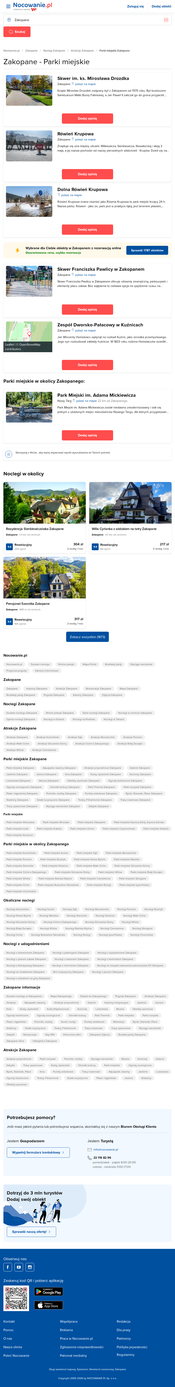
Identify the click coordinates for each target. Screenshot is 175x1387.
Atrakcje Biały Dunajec (130, 743)
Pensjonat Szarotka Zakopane (28, 603)
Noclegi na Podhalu (84, 719)
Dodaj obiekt (161, 6)
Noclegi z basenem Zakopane (72, 959)
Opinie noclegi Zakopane (20, 719)
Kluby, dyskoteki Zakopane (105, 774)
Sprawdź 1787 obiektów (147, 250)
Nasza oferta (12, 1347)
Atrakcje (11, 1002)
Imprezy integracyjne (116, 1002)
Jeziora (159, 1002)
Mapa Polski (89, 664)
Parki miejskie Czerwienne (95, 878)
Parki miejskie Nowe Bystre (89, 859)
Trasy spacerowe (120, 1028)
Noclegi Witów (130, 922)
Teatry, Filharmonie (65, 1028)
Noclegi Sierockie (77, 915)
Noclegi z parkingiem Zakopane (71, 952)
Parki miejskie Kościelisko (21, 853)
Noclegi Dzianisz (105, 915)
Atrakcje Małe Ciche (17, 743)
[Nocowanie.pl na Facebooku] (7, 1267)
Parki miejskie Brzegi (99, 885)
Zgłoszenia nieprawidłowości (82, 1347)
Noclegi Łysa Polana (110, 935)
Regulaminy (125, 1354)
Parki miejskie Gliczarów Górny (132, 865)
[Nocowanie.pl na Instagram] (30, 1267)
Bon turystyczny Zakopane (68, 972)
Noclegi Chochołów (141, 935)
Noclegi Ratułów (48, 915)
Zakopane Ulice (15, 1041)
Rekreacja (118, 1022)
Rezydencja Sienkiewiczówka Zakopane (35, 528)
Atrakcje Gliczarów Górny (52, 743)
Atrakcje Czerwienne (44, 750)
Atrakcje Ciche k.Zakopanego (92, 743)
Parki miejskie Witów (110, 872)
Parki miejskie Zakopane (20, 768)
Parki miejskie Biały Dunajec (147, 872)
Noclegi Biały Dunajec (19, 928)
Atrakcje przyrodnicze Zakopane (102, 768)
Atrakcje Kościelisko (47, 737)
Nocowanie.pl (11, 50)
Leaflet (9, 344)
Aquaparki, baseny (34, 1002)
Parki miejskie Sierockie (20, 865)
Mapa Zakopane (129, 688)
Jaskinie (141, 1002)
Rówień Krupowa (75, 133)
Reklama (66, 1330)
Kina (8, 1009)
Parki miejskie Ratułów (127, 859)
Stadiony (11, 1028)
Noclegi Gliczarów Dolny (99, 922)
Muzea (120, 1009)
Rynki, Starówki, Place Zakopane (144, 793)
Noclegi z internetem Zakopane (70, 965)
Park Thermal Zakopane (101, 787)
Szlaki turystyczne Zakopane (53, 800)
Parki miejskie (126, 1015)
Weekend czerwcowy (101, 1369)
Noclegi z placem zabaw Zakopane (26, 959)
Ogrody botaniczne (17, 1015)
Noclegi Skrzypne (142, 928)
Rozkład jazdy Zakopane (132, 1034)
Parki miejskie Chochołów (21, 891)
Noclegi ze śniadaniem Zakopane (25, 972)
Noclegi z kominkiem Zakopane (115, 959)
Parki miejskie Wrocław (56, 822)
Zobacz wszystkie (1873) (87, 636)
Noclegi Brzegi (81, 935)
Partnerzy (124, 1338)
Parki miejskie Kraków (49, 828)
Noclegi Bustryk (153, 909)
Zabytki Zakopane (99, 806)
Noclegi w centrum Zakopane (135, 713)
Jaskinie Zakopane (17, 774)
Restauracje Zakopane (98, 688)
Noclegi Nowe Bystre (18, 915)
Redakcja (123, 1321)
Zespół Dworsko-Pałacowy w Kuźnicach (100, 324)
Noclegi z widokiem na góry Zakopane (28, 978)
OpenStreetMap (29, 344)
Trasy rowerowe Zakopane (135, 800)
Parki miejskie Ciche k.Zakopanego (26, 872)
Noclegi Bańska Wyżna (79, 928)
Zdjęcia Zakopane (112, 695)
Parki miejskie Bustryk (53, 859)
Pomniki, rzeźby (43, 1022)
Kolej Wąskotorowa (58, 1009)
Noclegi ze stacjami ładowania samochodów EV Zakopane (130, 965)
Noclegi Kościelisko (17, 909)
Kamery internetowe (46, 670)
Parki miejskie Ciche (17, 885)
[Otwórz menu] (8, 6)
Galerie (92, 1002)
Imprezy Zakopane (36, 688)
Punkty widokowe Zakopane (101, 793)
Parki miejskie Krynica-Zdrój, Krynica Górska (139, 822)
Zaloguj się (135, 6)
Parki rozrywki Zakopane (137, 787)
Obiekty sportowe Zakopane (83, 780)
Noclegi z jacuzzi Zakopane (108, 972)
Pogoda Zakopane (54, 695)
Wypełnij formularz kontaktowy (36, 1152)
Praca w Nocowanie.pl (76, 1338)
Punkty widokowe (94, 1022)
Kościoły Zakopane (140, 774)
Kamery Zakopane (83, 695)
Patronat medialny (73, 1355)
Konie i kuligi (68, 1022)
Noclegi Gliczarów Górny (20, 922)
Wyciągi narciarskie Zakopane (63, 806)
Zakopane (31, 50)
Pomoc (8, 1330)
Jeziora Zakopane (46, 774)
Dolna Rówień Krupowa (82, 189)
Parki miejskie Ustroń (82, 828)
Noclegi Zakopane (54, 50)
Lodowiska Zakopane (18, 780)
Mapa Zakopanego (61, 996)
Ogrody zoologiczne (48, 1015)
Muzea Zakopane (49, 780)
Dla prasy (123, 1330)
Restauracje (30, 1034)
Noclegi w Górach (54, 719)
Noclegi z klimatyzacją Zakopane (25, 965)
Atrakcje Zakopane (82, 50)
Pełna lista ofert (72, 1034)
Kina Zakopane (73, 774)
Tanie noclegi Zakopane (96, 713)
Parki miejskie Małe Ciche (91, 865)
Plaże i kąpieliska (16, 1022)
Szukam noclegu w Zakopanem (24, 996)
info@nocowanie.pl (105, 1149)
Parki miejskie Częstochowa (119, 828)
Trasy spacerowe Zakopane (22, 806)
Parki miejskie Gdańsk (156, 828)
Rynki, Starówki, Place (145, 1022)
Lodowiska (102, 1009)
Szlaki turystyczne (35, 1028)
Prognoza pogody (16, 670)
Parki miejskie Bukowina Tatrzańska (58, 885)
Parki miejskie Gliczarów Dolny (72, 872)
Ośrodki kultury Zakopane (65, 787)
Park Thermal (102, 1015)
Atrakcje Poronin (132, 737)
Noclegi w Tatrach (114, 719)
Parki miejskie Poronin (19, 859)
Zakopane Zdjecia (99, 1034)
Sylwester (82, 1369)
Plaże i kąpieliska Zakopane (22, 793)
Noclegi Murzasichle (97, 909)
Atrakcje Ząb (75, 737)
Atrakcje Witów (15, 750)
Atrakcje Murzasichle (103, 737)
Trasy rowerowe (94, 1028)
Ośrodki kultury (77, 1015)
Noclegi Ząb (70, 909)
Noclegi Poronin (126, 909)
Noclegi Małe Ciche (134, 915)
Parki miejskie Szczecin (19, 835)
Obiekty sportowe (143, 1009)
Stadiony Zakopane (17, 800)
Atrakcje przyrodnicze (66, 1002)
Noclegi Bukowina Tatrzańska (48, 935)
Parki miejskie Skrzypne (132, 878)
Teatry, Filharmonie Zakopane (95, 800)
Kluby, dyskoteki (29, 1009)
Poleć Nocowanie (16, 1355)
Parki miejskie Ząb (87, 853)
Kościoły (82, 1009)
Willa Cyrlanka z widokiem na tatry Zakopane (124, 528)
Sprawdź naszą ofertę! (29, 1231)
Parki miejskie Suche (56, 853)
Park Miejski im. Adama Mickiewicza (96, 395)
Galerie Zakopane (140, 768)
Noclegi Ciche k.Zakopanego (60, 922)
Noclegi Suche (46, 909)
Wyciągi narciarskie (141, 664)
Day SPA (50, 1034)
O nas (7, 1338)
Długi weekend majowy (62, 1369)
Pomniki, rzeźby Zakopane (61, 793)
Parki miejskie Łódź (17, 828)
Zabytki (10, 1034)
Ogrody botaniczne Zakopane (125, 780)
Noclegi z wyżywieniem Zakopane (117, 952)
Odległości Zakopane (45, 1041)
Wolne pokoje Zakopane (60, 713)
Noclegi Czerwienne (112, 928)
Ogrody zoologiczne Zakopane (24, 787)
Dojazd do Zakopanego (93, 996)
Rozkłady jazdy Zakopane (20, 695)
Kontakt (9, 1321)
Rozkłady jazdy (113, 664)
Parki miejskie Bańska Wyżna (55, 878)
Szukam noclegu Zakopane (21, 713)
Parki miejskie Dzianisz (55, 865)
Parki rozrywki (150, 1015)
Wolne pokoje (66, 664)
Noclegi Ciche (14, 935)
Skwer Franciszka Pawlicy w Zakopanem (100, 269)
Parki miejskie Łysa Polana (134, 885)
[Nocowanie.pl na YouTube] (19, 1267)
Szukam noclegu (40, 664)
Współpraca (68, 1321)
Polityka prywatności (132, 1347)
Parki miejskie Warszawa (20, 822)
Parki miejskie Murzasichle (121, 853)
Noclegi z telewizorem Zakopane (25, 952)
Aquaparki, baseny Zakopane (59, 768)
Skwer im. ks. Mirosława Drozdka (93, 78)
